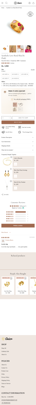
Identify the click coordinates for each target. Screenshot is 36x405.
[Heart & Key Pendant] (7, 185)
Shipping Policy (5, 380)
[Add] (15, 164)
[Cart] (33, 3)
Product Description (6, 137)
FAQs (2, 374)
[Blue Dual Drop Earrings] (7, 173)
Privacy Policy (5, 377)
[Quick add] (3, 287)
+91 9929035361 (5, 403)
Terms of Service (5, 383)
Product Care (4, 371)
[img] (5, 237)
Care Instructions (5, 141)
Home (2, 7)
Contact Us (4, 368)
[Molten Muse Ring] (22, 283)
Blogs (2, 386)
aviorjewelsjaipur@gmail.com (9, 400)
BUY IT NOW (18, 122)
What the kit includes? (7, 150)
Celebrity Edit (5, 351)
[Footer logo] (7, 338)
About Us (3, 354)
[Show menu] (2, 3)
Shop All (3, 348)
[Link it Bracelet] (7, 161)
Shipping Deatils (5, 146)
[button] (5, 63)
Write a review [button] (18, 225)
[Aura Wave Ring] (7, 283)
